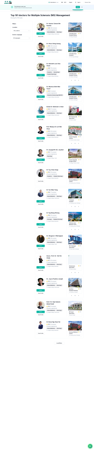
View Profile (40, 36)
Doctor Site (87, 2)
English (70, 2)
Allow (78, 7)
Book (41, 33)
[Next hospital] (78, 80)
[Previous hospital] (71, 80)
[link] (75, 30)
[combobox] (21, 30)
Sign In (78, 2)
